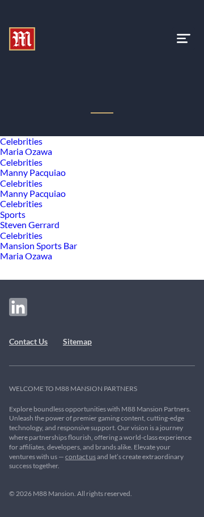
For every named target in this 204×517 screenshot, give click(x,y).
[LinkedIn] (18, 307)
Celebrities (21, 141)
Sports (13, 214)
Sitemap (77, 341)
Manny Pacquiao (33, 172)
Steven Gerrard (30, 224)
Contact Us (28, 341)
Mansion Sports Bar (38, 245)
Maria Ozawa (26, 151)
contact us (80, 456)
